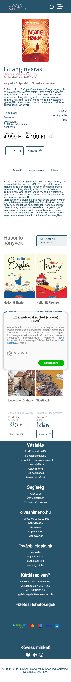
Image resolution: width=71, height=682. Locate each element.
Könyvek (9, 83)
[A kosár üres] (52, 7)
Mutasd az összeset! (47, 240)
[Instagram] (41, 655)
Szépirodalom (23, 83)
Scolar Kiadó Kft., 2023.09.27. (20, 77)
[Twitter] (35, 655)
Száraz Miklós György (20, 74)
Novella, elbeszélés (44, 83)
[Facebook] (28, 655)
